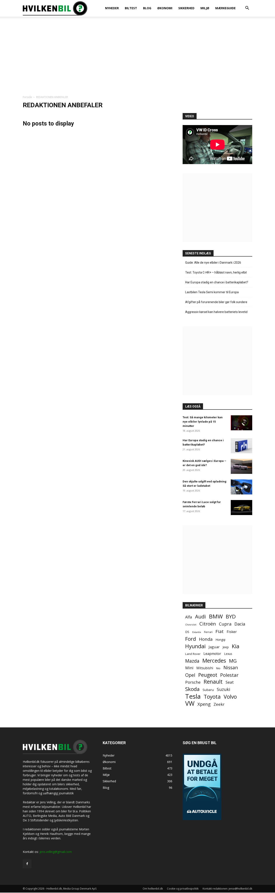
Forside (27, 97)
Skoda (192, 689)
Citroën (207, 623)
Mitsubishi (204, 668)
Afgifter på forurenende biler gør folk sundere (216, 302)
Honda (205, 639)
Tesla (193, 696)
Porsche (193, 682)
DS (187, 632)
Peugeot (207, 675)
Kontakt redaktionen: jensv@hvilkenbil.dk (227, 888)
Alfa (188, 617)
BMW (216, 616)
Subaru (208, 690)
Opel (190, 675)
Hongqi (220, 640)
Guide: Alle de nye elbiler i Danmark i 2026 (213, 262)
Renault (213, 681)
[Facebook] (27, 864)
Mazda (192, 661)
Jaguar (214, 647)
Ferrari (208, 632)
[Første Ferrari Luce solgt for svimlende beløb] (241, 507)
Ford (190, 638)
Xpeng (204, 704)
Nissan (230, 667)
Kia (235, 646)
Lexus (228, 654)
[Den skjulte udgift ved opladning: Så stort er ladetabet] (241, 486)
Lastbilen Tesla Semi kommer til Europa (212, 292)
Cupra (225, 624)
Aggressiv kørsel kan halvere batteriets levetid (216, 312)
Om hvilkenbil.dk (153, 888)
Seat (230, 682)
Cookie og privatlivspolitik (183, 888)
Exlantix (196, 632)
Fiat (219, 631)
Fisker (232, 631)
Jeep (226, 647)
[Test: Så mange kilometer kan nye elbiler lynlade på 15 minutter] (241, 422)
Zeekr (219, 704)
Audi (200, 616)
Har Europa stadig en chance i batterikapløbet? (216, 282)
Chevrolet (190, 624)
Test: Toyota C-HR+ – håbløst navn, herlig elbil (216, 272)
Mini (189, 668)
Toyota (212, 696)
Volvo (230, 696)
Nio (218, 668)
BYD (231, 616)
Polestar (229, 675)
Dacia (239, 624)
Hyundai (195, 646)
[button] (247, 8)
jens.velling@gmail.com (56, 852)
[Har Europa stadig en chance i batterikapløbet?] (241, 445)
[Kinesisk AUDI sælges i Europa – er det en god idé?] (241, 466)
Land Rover (192, 654)
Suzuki (223, 689)
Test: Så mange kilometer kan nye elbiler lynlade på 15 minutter (203, 422)
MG (233, 661)
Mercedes (214, 660)
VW (189, 703)
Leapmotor (212, 653)
